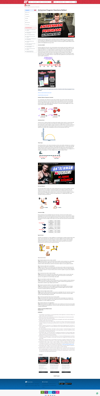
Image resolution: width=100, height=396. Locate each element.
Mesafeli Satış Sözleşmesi (52, 383)
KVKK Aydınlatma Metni (53, 385)
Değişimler (26, 385)
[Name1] (75, 2)
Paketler (29, 383)
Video (33, 385)
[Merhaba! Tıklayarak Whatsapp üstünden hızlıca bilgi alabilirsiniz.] (97, 393)
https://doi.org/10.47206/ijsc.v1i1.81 (68, 344)
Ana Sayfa (26, 383)
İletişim (38, 385)
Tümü (35, 10)
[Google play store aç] (61, 383)
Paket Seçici (32, 383)
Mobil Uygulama (37, 383)
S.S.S (29, 385)
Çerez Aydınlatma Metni (45, 383)
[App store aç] (68, 383)
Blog (31, 385)
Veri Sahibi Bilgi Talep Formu (46, 385)
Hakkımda (35, 385)
